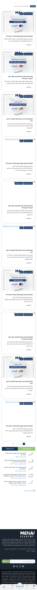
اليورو (24, 456)
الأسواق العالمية (22, 485)
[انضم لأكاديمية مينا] (29, 490)
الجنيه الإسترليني (22, 463)
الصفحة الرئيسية (24, 6)
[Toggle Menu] (3, 587)
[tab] (26, 449)
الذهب (24, 471)
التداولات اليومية (22, 478)
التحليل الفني (32, 6)
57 (13, 444)
